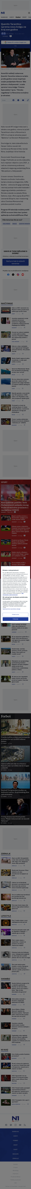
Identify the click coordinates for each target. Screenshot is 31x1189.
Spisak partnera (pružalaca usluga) (11, 609)
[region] (15, 594)
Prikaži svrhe (15, 614)
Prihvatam (15, 619)
